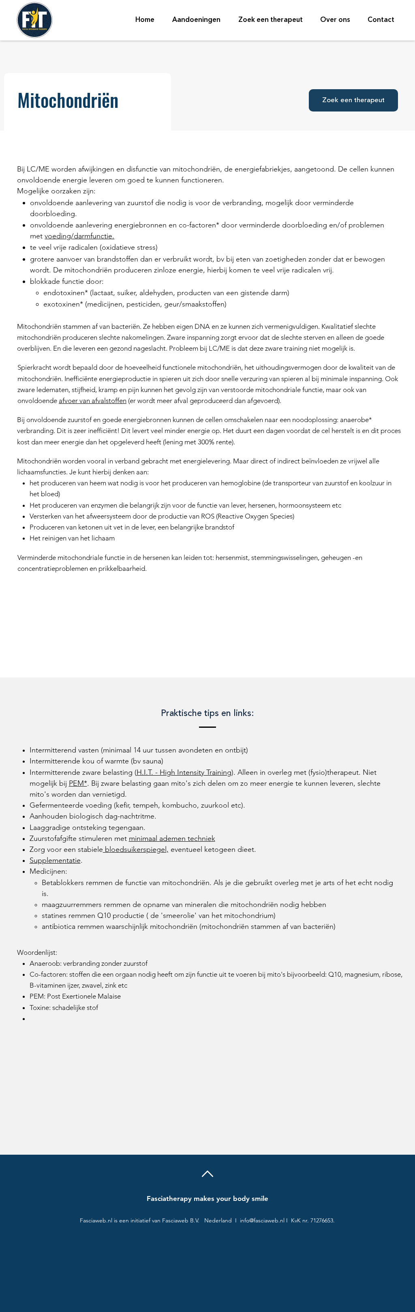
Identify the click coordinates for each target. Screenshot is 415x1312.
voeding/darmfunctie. (79, 236)
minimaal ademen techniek (172, 838)
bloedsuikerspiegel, (136, 849)
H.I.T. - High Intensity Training (184, 772)
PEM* (78, 783)
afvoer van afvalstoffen (92, 401)
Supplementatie (55, 860)
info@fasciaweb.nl (262, 1220)
